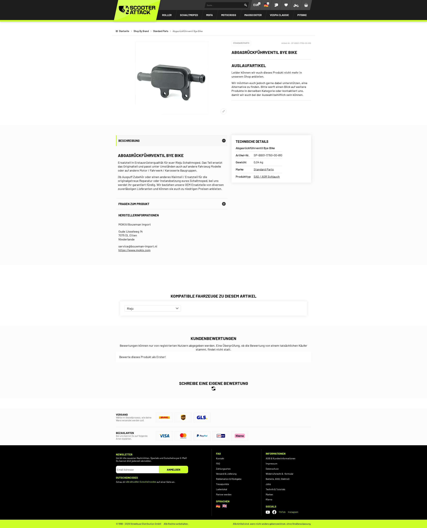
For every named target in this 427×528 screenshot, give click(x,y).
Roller (167, 15)
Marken (269, 494)
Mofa (209, 15)
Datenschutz (272, 468)
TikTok (282, 511)
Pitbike (302, 15)
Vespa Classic (279, 15)
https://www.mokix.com (134, 250)
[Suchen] (246, 5)
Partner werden (224, 494)
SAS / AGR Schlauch (267, 176)
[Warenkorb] (306, 5)
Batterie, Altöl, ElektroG (278, 478)
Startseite (124, 31)
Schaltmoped (189, 15)
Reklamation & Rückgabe (228, 478)
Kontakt (220, 458)
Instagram (293, 511)
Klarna (269, 499)
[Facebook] (274, 512)
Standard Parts (160, 31)
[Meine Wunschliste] (286, 5)
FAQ (218, 463)
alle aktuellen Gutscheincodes (141, 481)
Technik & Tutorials (275, 489)
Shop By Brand (141, 31)
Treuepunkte (222, 484)
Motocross (228, 15)
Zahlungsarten (223, 468)
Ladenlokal (221, 489)
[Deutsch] (218, 506)
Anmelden (173, 469)
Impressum (271, 463)
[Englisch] (225, 506)
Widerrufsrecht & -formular (279, 473)
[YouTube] (268, 512)
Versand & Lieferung (226, 473)
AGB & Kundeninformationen (280, 458)
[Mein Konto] (276, 5)
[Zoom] (224, 111)
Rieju (130, 308)
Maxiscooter (253, 15)
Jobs (268, 484)
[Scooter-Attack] (137, 10)
